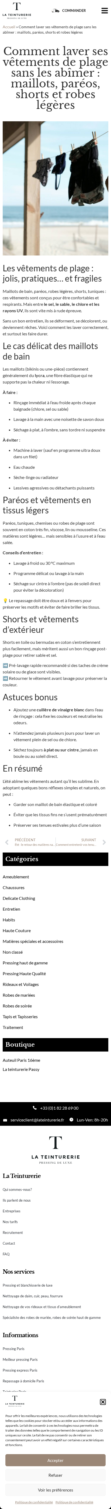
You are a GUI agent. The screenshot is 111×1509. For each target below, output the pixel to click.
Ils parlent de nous (17, 1200)
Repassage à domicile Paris (23, 1381)
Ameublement (16, 876)
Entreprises (11, 1211)
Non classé (13, 951)
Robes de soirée (17, 1005)
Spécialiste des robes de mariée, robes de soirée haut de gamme (52, 1317)
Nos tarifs (10, 1222)
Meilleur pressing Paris (20, 1359)
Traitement (13, 1027)
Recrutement (13, 1232)
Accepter (55, 1460)
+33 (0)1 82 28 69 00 (59, 1107)
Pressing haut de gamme (25, 962)
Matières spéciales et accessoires (33, 941)
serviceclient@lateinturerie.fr (37, 1119)
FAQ (6, 1254)
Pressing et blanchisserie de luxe (28, 1285)
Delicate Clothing (19, 898)
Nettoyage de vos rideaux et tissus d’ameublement (42, 1307)
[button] (103, 1402)
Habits (9, 919)
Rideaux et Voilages (21, 984)
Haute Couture (17, 930)
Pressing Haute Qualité (24, 973)
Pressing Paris (14, 1349)
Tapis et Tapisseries (20, 1016)
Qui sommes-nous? (17, 1189)
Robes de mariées (19, 994)
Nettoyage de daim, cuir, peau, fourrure (33, 1296)
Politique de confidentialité (34, 1502)
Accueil (9, 27)
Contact (9, 1243)
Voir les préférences (55, 1489)
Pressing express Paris (20, 1370)
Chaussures (14, 887)
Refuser (55, 1475)
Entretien (11, 908)
